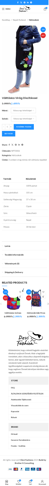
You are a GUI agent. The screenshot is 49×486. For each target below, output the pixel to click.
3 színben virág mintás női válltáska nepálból (27, 160)
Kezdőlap (6, 20)
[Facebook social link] (17, 2)
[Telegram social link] (31, 2)
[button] (20, 296)
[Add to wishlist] (20, 292)
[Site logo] (24, 9)
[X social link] (21, 2)
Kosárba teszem (23, 127)
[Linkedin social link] (27, 2)
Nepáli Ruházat (19, 20)
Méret (4, 110)
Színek (5, 118)
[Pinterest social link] (24, 2)
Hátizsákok (34, 20)
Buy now (9, 133)
